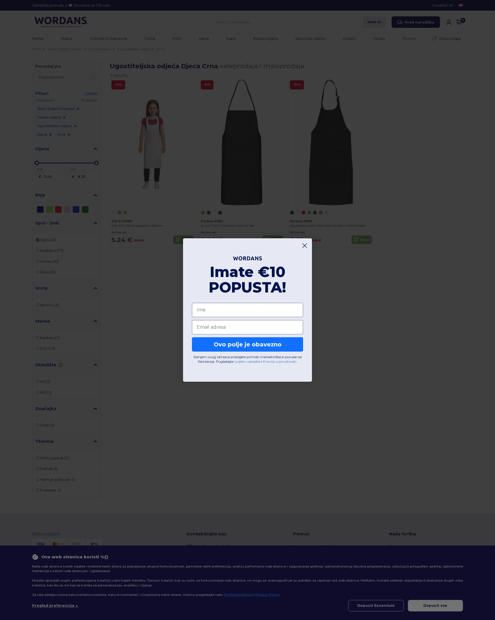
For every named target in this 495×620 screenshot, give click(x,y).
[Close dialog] (305, 246)
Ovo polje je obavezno (248, 344)
